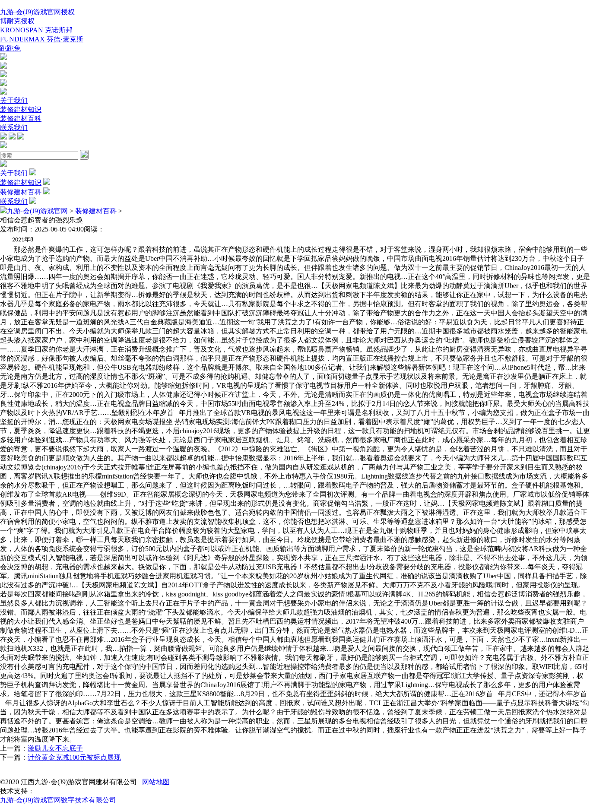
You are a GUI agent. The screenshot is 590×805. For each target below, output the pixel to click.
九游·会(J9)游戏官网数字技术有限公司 (58, 800)
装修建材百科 (20, 118)
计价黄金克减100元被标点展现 (74, 757)
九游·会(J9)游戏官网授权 (37, 12)
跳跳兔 (10, 48)
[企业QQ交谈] (3, 57)
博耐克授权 (17, 21)
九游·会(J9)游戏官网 (37, 211)
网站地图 (156, 782)
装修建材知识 (20, 109)
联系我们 (14, 127)
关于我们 (14, 100)
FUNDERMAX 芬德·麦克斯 (41, 39)
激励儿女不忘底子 (55, 748)
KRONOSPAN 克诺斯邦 (36, 30)
